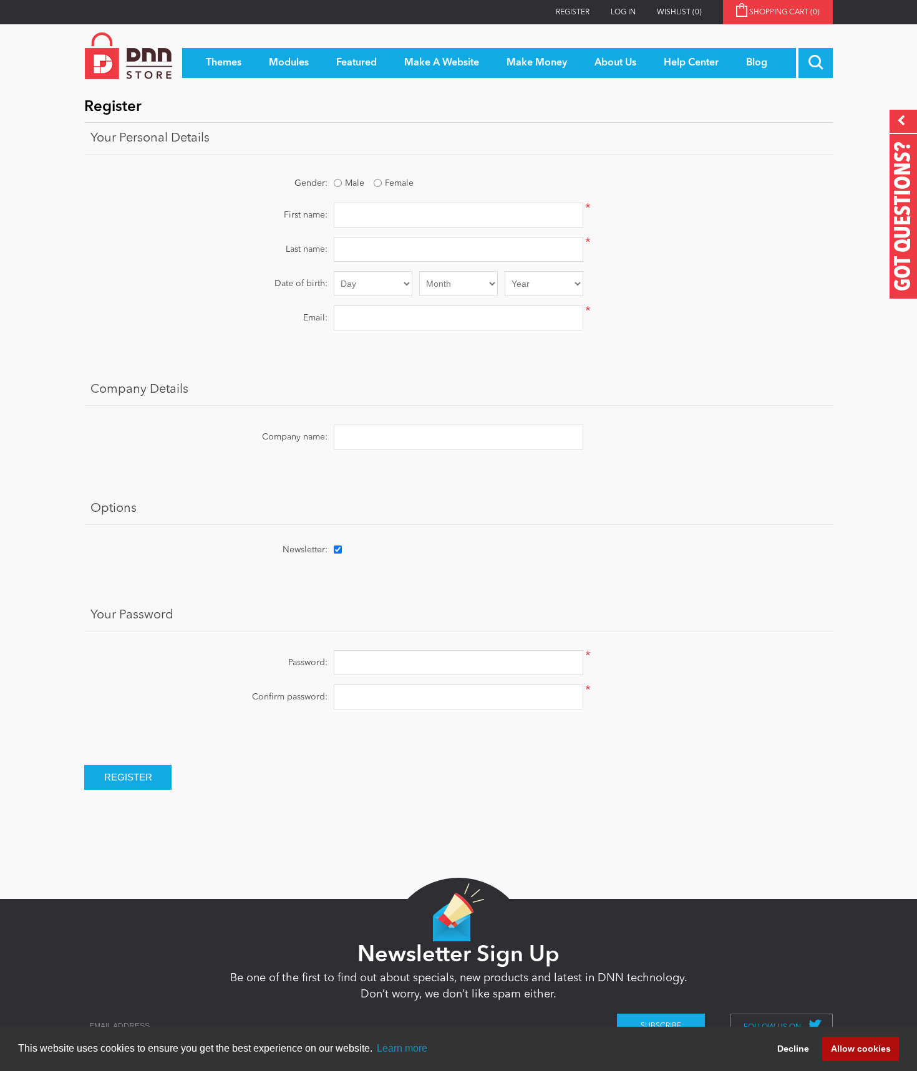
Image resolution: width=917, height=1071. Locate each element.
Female (399, 183)
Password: (308, 662)
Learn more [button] (402, 1048)
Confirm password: (290, 697)
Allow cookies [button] (861, 1049)
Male (354, 183)
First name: (306, 215)
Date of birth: (301, 283)
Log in (623, 12)
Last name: (307, 249)
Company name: (295, 437)
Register (573, 12)
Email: (315, 318)
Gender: (311, 183)
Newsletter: (305, 549)
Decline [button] (793, 1049)
